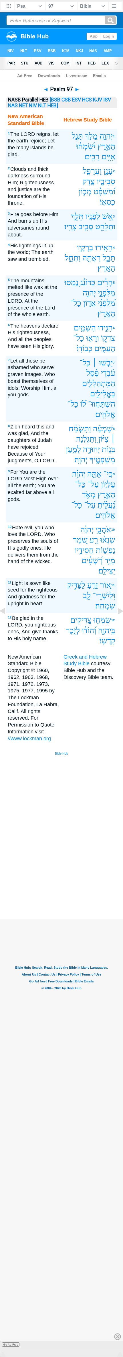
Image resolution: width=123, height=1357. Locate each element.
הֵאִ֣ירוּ (104, 247)
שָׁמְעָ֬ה (103, 428)
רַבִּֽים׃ (92, 156)
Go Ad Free (10, 1344)
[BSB (55, 100)
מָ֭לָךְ (91, 136)
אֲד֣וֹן (89, 303)
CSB (66, 100)
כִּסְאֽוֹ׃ (107, 201)
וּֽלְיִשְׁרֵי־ (104, 595)
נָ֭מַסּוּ (71, 282)
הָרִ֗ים (105, 282)
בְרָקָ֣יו (85, 247)
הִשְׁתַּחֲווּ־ (101, 404)
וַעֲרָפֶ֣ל (92, 171)
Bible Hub (61, 753)
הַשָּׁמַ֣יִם (85, 327)
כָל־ (78, 338)
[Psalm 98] (116, 624)
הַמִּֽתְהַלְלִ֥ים (98, 383)
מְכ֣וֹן (85, 191)
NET (23, 105)
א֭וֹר (105, 585)
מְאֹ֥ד (89, 494)
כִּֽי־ (108, 473)
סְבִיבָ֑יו (106, 181)
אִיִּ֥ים (108, 156)
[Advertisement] (69, 876)
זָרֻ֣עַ (92, 585)
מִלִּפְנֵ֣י (106, 292)
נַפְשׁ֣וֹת (105, 550)
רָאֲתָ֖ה (91, 257)
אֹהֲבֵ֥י (103, 529)
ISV (107, 100)
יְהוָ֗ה (78, 473)
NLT (42, 105)
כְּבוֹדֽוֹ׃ (84, 348)
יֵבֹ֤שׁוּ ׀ (102, 362)
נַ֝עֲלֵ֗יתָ (106, 504)
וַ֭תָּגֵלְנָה (86, 438)
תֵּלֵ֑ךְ (77, 216)
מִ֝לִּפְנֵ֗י (106, 303)
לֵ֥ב (87, 595)
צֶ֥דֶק (88, 181)
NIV (33, 105)
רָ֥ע (94, 539)
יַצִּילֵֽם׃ (106, 570)
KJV (97, 100)
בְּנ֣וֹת (108, 449)
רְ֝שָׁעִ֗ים (92, 560)
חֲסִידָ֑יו (84, 550)
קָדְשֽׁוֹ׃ (107, 640)
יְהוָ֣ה (106, 136)
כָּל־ (75, 303)
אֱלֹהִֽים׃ (105, 414)
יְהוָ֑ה (89, 292)
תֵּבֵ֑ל (109, 257)
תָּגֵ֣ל (77, 136)
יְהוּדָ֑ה (91, 449)
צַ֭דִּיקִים (81, 620)
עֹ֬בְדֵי (108, 373)
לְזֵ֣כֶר (73, 630)
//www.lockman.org (29, 738)
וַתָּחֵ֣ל (72, 257)
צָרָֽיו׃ (70, 226)
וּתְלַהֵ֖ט (105, 226)
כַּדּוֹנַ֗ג (87, 282)
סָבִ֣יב (86, 226)
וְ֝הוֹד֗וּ (89, 630)
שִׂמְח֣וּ (102, 620)
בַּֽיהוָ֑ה (106, 630)
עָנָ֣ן (108, 171)
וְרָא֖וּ (92, 338)
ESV (76, 100)
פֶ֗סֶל (92, 373)
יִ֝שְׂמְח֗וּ (86, 146)
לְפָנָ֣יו (93, 216)
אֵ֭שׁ (107, 216)
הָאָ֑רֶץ (106, 146)
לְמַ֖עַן (73, 449)
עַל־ (93, 484)
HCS (87, 100)
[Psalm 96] (7, 624)
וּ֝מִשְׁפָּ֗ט (104, 191)
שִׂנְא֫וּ (107, 539)
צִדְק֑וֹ (108, 338)
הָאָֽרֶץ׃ (106, 268)
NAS (13, 105)
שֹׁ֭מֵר (80, 539)
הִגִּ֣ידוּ (105, 327)
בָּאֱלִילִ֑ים (102, 393)
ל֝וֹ (83, 404)
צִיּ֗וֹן (103, 438)
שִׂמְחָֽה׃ (105, 605)
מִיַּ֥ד (110, 560)
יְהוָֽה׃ (81, 459)
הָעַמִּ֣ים (104, 348)
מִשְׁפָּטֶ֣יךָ (102, 459)
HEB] (52, 105)
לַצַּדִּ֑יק (76, 585)
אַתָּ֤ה (94, 473)
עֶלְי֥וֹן (108, 484)
